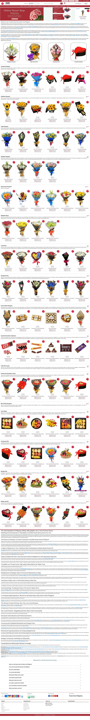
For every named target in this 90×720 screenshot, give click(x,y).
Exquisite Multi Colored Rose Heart (38, 268)
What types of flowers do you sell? (15, 680)
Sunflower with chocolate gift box (82, 119)
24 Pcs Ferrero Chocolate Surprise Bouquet (8, 328)
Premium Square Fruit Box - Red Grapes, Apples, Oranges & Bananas (67, 434)
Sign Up (85, 0)
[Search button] (61, 3)
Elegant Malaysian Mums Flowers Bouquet (8, 238)
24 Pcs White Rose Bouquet (23, 268)
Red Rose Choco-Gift (67, 524)
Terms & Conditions (26, 708)
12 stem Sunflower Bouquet (23, 119)
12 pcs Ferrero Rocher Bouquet (81, 328)
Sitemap (2, 708)
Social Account (51, 693)
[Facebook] (49, 696)
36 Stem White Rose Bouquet (82, 268)
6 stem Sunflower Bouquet (67, 119)
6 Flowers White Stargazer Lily (23, 179)
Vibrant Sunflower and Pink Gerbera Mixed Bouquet (8, 209)
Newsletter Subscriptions (5, 709)
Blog (2, 704)
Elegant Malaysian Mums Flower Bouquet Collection (52, 239)
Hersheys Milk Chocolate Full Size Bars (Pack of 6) (67, 359)
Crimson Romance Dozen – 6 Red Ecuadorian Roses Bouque (82, 299)
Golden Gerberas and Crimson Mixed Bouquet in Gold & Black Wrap (8, 494)
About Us (2, 703)
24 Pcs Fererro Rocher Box (52, 328)
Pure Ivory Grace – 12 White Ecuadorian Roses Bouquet (38, 299)
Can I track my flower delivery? (14, 672)
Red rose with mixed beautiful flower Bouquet (37, 208)
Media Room (3, 707)
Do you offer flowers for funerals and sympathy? (18, 685)
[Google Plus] (57, 696)
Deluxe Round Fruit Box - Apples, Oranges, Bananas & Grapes (38, 434)
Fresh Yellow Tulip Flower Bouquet (52, 149)
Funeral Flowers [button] (62, 6)
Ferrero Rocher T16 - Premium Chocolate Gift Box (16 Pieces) (23, 329)
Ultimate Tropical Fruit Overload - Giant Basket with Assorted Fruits (37, 494)
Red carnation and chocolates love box (8, 463)
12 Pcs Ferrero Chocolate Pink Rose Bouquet (67, 396)
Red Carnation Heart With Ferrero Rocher (82, 396)
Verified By (29, 693)
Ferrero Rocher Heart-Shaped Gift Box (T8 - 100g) (67, 329)
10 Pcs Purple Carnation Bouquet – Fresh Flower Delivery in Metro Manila (38, 89)
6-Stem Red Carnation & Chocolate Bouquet (37, 396)
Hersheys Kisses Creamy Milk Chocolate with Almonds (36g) (52, 359)
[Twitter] (51, 696)
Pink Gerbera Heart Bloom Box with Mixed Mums (82, 524)
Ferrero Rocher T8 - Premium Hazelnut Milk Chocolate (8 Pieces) (37, 329)
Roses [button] (25, 6)
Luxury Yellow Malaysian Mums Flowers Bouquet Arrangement (23, 239)
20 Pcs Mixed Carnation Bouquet (23, 89)
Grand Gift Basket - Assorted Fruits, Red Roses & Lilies (52, 494)
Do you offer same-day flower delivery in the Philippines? (19, 666)
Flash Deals (77, 8)
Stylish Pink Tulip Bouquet (67, 149)
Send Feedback (49, 703)
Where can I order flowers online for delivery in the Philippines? (20, 664)
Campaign (25, 709)
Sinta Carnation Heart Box (67, 89)
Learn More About (26, 701)
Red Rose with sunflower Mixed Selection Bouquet (52, 524)
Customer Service (71, 701)
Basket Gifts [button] (40, 6)
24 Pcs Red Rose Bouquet (8, 268)
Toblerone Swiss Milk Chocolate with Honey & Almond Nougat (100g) (37, 359)
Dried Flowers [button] (57, 6)
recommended (65, 0)
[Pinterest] (55, 696)
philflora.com (3, 656)
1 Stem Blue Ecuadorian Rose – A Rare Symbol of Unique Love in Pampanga (67, 299)
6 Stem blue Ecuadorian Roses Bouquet (52, 298)
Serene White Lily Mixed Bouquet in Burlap (52, 208)
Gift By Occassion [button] (50, 6)
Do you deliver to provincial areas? (15, 677)
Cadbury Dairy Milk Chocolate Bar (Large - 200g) (82, 358)
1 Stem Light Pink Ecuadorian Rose (23, 298)
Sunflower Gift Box (37, 119)
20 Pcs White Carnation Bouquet (8, 89)
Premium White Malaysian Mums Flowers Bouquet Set (38, 239)
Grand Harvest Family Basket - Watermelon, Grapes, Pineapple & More (23, 434)
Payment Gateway (4, 693)
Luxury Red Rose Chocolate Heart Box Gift (23, 463)
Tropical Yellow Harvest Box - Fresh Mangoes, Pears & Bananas (82, 434)
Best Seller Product (71, 0)
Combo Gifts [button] (34, 6)
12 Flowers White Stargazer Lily (8, 179)
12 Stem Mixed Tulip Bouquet (8, 149)
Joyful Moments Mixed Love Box (23, 208)
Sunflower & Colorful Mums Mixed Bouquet (67, 208)
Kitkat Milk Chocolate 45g (8, 358)
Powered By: (71, 693)
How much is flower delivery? (14, 669)
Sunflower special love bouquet (52, 119)
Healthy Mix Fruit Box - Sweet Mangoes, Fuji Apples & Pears (8, 434)
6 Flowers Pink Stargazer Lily (52, 179)
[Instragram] (53, 696)
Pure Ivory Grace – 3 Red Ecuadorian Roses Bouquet (8, 299)
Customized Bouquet (78, 3)
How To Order (25, 703)
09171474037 (50, 705)
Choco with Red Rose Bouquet (52, 396)
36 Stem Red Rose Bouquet (52, 268)
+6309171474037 (50, 704)
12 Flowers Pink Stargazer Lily (37, 179)
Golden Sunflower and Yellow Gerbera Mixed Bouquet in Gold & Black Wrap (81, 209)
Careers (2, 705)
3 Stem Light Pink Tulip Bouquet (23, 149)
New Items (76, 0)
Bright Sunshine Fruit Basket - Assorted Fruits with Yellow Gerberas (52, 434)
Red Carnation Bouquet (52, 89)
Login (81, 0)
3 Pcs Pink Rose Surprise (67, 268)
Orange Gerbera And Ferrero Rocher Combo (23, 524)
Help (88, 0)
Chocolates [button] (29, 6)
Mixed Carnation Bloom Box (82, 89)
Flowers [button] (21, 6)
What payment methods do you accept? (16, 674)
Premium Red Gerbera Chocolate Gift (23, 396)
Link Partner (3, 711)
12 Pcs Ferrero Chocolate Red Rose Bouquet (8, 396)
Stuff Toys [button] (44, 6)
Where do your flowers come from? (15, 688)
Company (3, 701)
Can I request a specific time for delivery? (16, 682)
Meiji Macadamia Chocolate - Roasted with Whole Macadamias (23, 359)
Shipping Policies (26, 705)
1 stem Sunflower (8, 119)
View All (87, 66)
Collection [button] (68, 6)
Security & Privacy (26, 707)
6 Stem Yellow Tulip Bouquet (37, 149)
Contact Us (48, 701)
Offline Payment (26, 704)
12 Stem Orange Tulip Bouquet (81, 149)
